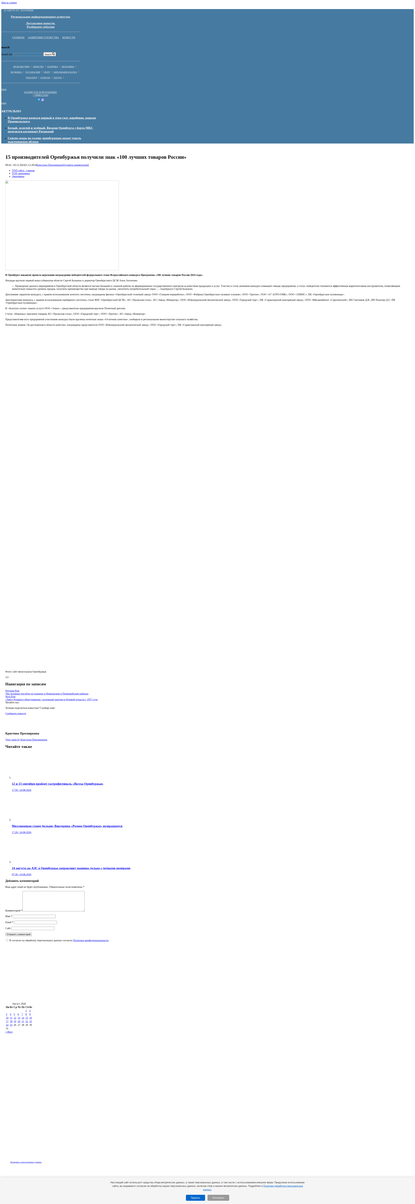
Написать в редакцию (40, 92)
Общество (38, 67)
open (3, 103)
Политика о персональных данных (26, 1162)
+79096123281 (40, 95)
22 (26, 1021)
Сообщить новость (15, 713)
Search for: (6, 54)
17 (7, 1021)
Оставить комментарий (76, 165)
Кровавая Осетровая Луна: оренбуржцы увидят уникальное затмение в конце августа (271, 968)
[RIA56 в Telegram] (39, 100)
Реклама (39, 1160)
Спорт (47, 72)
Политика (52, 67)
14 (23, 1017)
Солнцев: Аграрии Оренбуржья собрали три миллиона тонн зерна (52, 997)
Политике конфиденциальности (91, 940)
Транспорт (31, 78)
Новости (68, 37)
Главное (18, 37)
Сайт (8, 928)
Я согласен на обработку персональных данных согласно (59, 940)
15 (26, 1017)
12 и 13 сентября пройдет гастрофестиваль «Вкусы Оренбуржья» (298, 988)
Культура (45, 78)
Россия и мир (32, 72)
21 (23, 1021)
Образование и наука (65, 72)
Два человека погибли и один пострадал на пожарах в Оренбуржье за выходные (62, 988)
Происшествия (21, 67)
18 (11, 1021)
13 (19, 1017)
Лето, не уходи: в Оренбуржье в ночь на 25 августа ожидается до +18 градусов (60, 978)
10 (7, 1017)
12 (15, 1017)
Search (48, 54)
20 (19, 1021)
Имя (8, 916)
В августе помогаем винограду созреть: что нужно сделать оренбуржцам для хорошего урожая (186, 988)
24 (7, 1025)
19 (15, 1021)
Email (9, 922)
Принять (195, 1197)
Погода (58, 78)
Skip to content (9, 2)
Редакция (23, 1160)
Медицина (16, 72)
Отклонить (218, 1197)
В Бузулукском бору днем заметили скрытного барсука (171, 968)
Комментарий (14, 910)
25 (11, 1025)
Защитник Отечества (43, 37)
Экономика (67, 67)
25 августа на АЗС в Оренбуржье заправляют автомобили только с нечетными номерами (68, 968)
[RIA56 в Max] (42, 100)
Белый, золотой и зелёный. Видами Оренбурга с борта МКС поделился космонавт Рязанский (50, 129)
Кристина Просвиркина (49, 165)
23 (30, 1021)
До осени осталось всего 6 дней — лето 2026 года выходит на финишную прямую (260, 978)
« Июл (8, 1032)
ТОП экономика (21, 173)
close (3, 89)
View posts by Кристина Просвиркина (26, 739)
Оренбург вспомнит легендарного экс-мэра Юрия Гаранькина (159, 978)
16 (30, 1017)
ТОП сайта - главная (23, 170)
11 (11, 1017)
